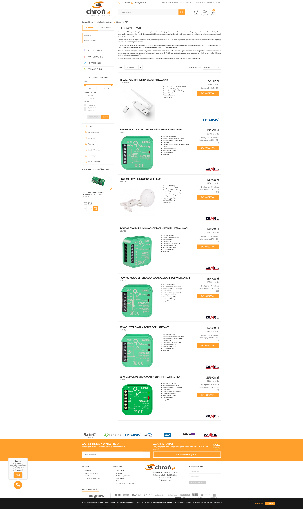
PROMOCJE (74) (95, 69)
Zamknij (270, 503)
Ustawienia (258, 503)
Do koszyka (207, 93)
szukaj (105, 117)
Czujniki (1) (87, 35)
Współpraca (207, 3)
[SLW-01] (137, 152)
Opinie (182, 3)
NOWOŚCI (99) (94, 63)
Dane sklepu (120, 471)
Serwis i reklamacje (91, 473)
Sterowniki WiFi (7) (90, 40)
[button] (18, 485)
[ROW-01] (137, 251)
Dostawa (88, 471)
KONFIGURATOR (95, 50)
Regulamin (91, 138)
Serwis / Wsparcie (94, 162)
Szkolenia (190, 3)
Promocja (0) (91, 105)
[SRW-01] (137, 350)
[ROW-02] (137, 301)
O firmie (163, 3)
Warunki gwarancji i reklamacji (126, 483)
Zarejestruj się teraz (187, 454)
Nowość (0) (91, 110)
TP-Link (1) (91, 98)
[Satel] (94, 435)
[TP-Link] (134, 435)
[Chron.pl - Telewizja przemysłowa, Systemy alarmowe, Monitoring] (98, 9)
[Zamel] (213, 435)
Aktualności (173, 3)
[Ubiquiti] (154, 435)
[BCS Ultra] (193, 434)
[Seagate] (114, 435)
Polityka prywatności (123, 476)
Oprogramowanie (93, 132)
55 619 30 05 (126, 3)
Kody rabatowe (121, 481)
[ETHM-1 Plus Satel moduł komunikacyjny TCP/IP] (98, 181)
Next (111, 187)
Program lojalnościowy (92, 478)
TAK (18, 475)
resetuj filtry (94, 117)
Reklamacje (92, 156)
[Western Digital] (173, 435)
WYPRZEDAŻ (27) (95, 57)
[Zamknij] (28, 458)
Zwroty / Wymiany (94, 150)
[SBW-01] (137, 399)
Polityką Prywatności (136, 502)
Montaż (198, 3)
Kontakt (216, 3)
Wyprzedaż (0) (92, 107)
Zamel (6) (90, 95)
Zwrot (87, 476)
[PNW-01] (137, 202)
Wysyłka (91, 144)
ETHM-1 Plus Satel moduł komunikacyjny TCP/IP (93, 193)
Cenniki (90, 126)
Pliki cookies (120, 478)
